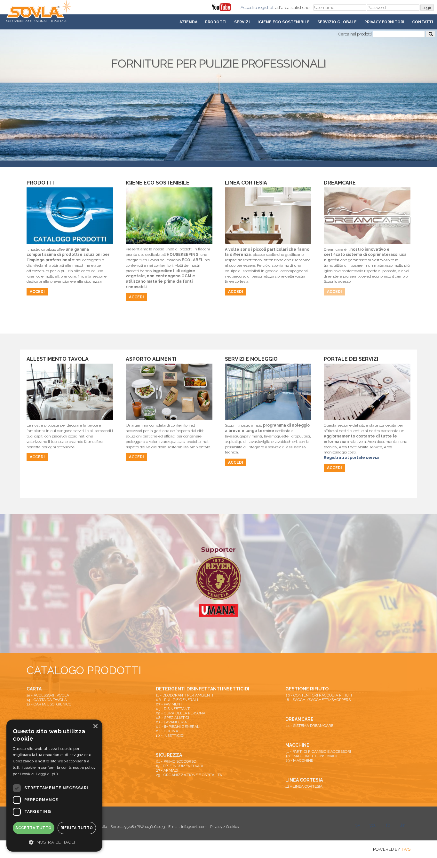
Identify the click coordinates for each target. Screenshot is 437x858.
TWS (405, 849)
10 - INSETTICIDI (170, 735)
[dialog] (54, 786)
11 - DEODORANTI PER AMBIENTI (184, 695)
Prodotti (215, 22)
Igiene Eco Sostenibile (284, 22)
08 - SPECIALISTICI (172, 717)
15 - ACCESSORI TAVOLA (48, 695)
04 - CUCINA (167, 731)
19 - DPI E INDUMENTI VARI (179, 766)
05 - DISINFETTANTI (173, 708)
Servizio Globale (337, 22)
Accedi (247, 7)
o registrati (264, 7)
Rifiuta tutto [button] (76, 828)
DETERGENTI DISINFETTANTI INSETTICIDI (202, 688)
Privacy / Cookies (224, 827)
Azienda (188, 22)
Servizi (242, 22)
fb (388, 825)
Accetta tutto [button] (33, 828)
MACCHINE (297, 745)
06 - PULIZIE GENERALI (177, 699)
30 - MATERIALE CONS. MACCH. (313, 756)
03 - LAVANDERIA (171, 722)
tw (357, 825)
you (373, 825)
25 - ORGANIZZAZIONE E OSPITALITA (189, 775)
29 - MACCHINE (299, 760)
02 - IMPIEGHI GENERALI (178, 726)
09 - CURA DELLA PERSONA (180, 713)
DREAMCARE (299, 719)
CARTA (34, 688)
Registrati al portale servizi (351, 457)
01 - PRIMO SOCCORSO (176, 761)
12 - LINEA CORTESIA (303, 786)
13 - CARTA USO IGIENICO (49, 704)
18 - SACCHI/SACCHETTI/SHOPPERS (318, 699)
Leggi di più (47, 774)
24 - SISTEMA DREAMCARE (309, 725)
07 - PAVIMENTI (169, 704)
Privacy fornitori (384, 22)
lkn (403, 825)
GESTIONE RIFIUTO (307, 688)
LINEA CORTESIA (304, 780)
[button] (54, 841)
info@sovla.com (194, 827)
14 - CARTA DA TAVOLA (47, 699)
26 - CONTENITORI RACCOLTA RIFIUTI (318, 695)
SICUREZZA (169, 755)
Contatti (422, 22)
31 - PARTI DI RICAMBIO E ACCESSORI (318, 751)
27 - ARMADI (167, 770)
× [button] (95, 726)
